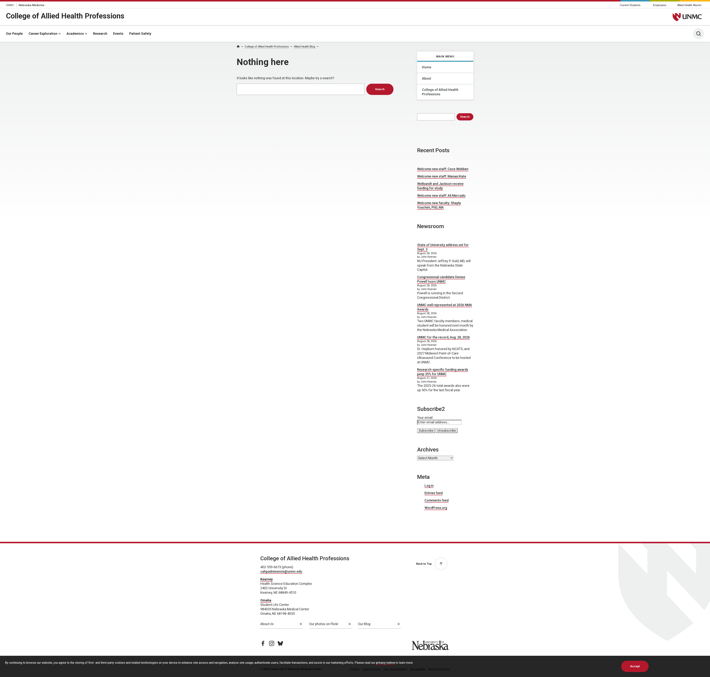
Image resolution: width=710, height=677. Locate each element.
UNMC (10, 5)
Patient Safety (140, 33)
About (426, 78)
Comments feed (437, 500)
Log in (429, 485)
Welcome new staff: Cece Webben (442, 169)
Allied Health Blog (304, 46)
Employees (659, 5)
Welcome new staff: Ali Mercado (441, 195)
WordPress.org (436, 508)
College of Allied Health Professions (65, 16)
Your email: (425, 417)
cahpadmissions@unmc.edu (281, 571)
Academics (75, 33)
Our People (14, 33)
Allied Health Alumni (689, 5)
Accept (635, 666)
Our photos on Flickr (323, 624)
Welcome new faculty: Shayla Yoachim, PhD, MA (439, 205)
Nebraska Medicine (31, 5)
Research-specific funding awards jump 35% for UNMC (442, 372)
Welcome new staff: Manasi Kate (441, 176)
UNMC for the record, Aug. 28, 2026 (443, 337)
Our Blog (364, 624)
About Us (267, 624)
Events (118, 33)
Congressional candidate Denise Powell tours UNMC (441, 279)
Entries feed (434, 493)
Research (100, 33)
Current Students (630, 5)
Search (465, 116)
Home (426, 67)
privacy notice (385, 662)
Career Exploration (43, 33)
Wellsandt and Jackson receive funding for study (440, 186)
